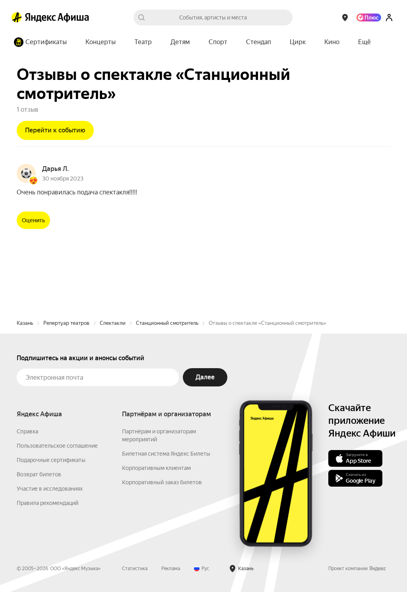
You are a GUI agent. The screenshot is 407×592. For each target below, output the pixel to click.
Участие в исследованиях (50, 488)
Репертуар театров (66, 323)
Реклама (170, 568)
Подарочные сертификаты (51, 460)
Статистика (134, 568)
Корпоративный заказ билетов (162, 482)
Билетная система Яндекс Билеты (166, 453)
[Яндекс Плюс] (369, 17)
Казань (25, 323)
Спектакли (113, 323)
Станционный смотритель (167, 323)
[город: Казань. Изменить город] (345, 17)
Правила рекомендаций (47, 503)
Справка (27, 431)
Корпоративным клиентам (156, 468)
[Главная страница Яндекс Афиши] (17, 17)
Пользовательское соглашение (57, 446)
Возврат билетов (39, 474)
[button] (364, 42)
